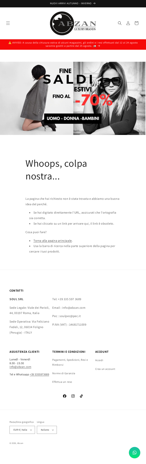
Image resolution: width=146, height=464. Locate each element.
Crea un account (105, 369)
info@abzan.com (20, 367)
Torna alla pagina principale (52, 241)
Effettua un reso (62, 382)
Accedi (99, 360)
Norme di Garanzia (63, 373)
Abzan (20, 443)
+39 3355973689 (39, 374)
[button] (8, 23)
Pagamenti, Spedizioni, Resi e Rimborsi (70, 362)
